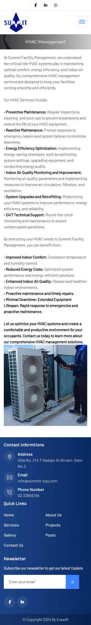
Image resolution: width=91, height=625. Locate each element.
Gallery (10, 535)
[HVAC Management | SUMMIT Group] (15, 22)
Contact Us (13, 545)
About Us (54, 514)
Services (11, 524)
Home (9, 514)
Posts (51, 535)
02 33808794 (29, 495)
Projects (53, 524)
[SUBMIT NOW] (72, 582)
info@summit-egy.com (37, 480)
